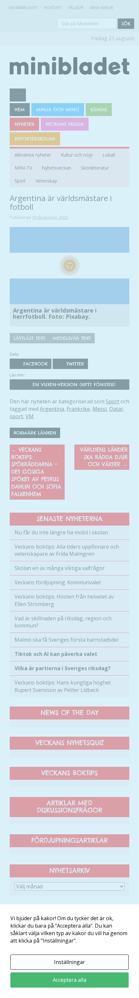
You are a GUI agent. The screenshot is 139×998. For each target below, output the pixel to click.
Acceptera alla (69, 979)
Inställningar (69, 962)
